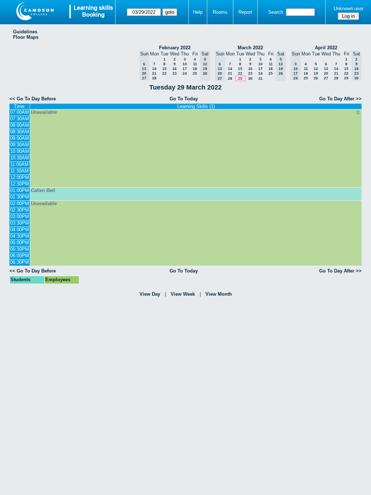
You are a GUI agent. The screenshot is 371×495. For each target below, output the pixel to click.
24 (185, 73)
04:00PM (19, 229)
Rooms (220, 12)
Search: (276, 12)
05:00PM (19, 242)
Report (245, 12)
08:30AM (19, 131)
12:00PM (19, 177)
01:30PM (19, 197)
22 (164, 73)
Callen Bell (43, 190)
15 (164, 69)
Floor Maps (25, 37)
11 (195, 64)
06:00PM (19, 255)
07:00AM (19, 112)
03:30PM (19, 223)
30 (250, 78)
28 (154, 78)
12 (316, 69)
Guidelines (25, 31)
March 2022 (250, 47)
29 (240, 78)
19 (316, 73)
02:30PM (19, 210)
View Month (218, 294)
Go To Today (184, 98)
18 (195, 69)
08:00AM (19, 125)
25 (195, 73)
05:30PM (19, 249)
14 (154, 69)
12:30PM (19, 184)
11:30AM (19, 171)
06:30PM (19, 262)
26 (316, 78)
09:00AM (19, 138)
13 (326, 69)
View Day (149, 294)
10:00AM (19, 151)
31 (260, 78)
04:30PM (19, 236)
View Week (183, 294)
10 (185, 64)
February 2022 (175, 47)
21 (154, 73)
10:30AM (19, 158)
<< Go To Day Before (32, 98)
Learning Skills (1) (196, 106)
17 (185, 69)
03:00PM (19, 216)
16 (174, 69)
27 (326, 78)
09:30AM (19, 144)
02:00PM (19, 203)
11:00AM (19, 164)
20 (326, 73)
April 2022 (326, 47)
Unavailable (44, 112)
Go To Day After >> (340, 98)
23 (174, 73)
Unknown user (348, 8)
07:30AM (19, 118)
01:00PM (19, 190)
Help (198, 12)
